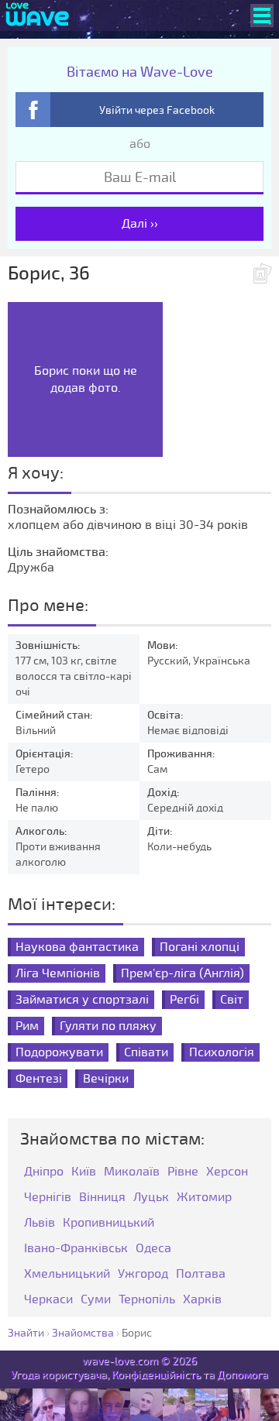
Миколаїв (132, 1172)
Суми (96, 1299)
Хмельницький (67, 1274)
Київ (83, 1172)
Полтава (201, 1274)
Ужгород (143, 1274)
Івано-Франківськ (76, 1248)
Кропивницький (108, 1223)
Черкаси (48, 1299)
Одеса (153, 1248)
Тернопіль (147, 1299)
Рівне (182, 1172)
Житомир (204, 1197)
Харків (202, 1299)
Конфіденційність (156, 1375)
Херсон (227, 1172)
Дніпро (44, 1172)
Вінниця (102, 1197)
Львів (39, 1223)
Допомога (242, 1375)
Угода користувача (59, 1375)
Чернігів (47, 1197)
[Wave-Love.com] (37, 15)
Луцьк (151, 1197)
